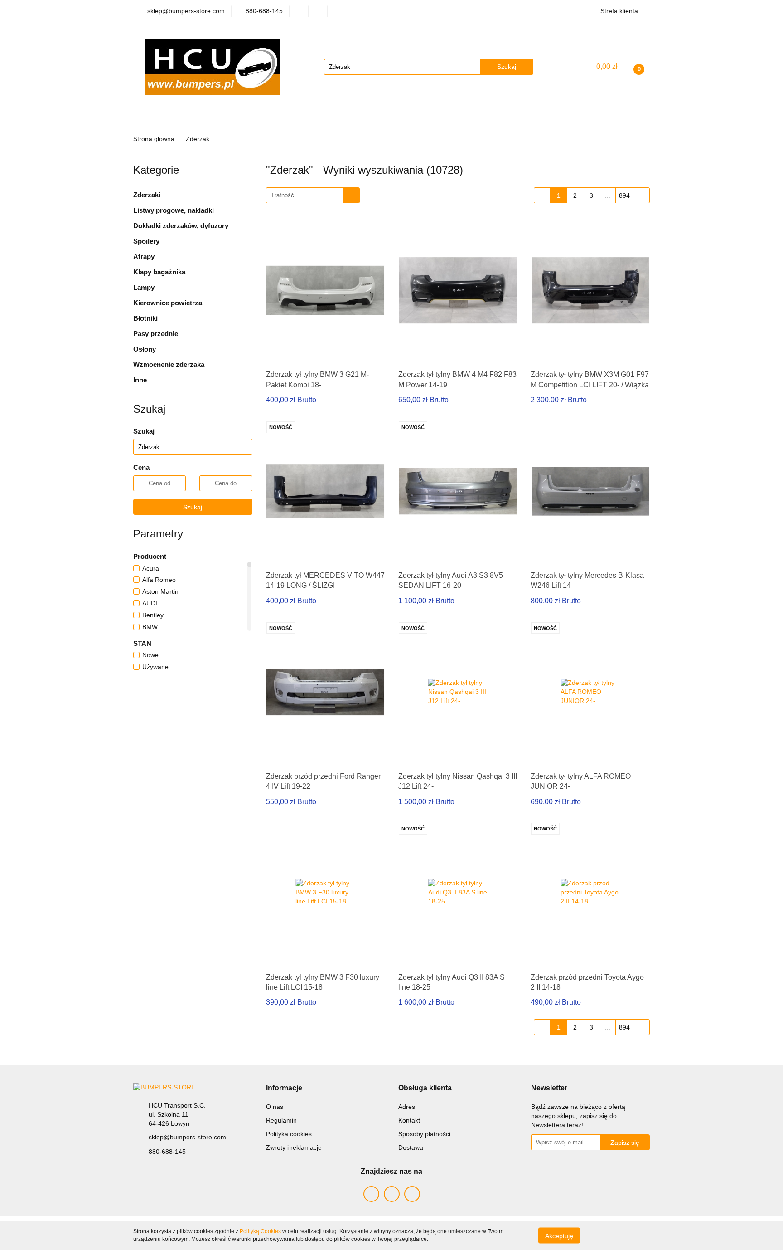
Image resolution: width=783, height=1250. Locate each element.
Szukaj (192, 507)
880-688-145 (167, 1151)
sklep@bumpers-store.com (187, 1137)
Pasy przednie (155, 333)
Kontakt (409, 1120)
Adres (406, 1106)
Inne (140, 380)
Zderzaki (146, 195)
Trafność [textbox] (282, 195)
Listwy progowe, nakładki (173, 210)
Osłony (144, 349)
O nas (274, 1106)
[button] (284, 1088)
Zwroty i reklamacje (294, 1147)
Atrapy (144, 256)
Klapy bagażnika (159, 272)
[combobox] (313, 195)
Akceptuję (559, 1235)
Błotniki (145, 318)
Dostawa (410, 1147)
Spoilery (146, 241)
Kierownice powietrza (167, 303)
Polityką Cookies (260, 1231)
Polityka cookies (289, 1134)
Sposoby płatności (424, 1134)
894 (624, 195)
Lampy (144, 287)
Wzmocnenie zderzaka (168, 364)
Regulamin (281, 1120)
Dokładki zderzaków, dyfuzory (180, 225)
